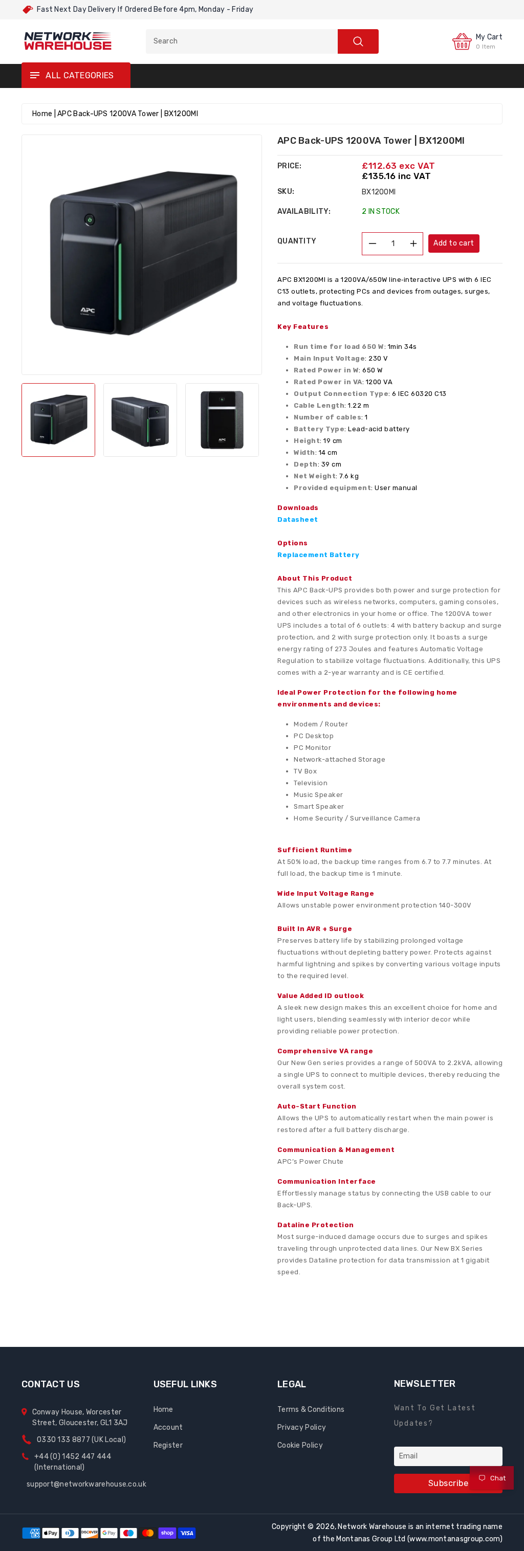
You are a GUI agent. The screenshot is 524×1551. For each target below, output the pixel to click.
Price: (289, 166)
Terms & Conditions (310, 1409)
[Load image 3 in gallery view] (222, 420)
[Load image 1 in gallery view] (58, 420)
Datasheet (297, 519)
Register (168, 1445)
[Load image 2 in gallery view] (140, 420)
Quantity (296, 241)
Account (168, 1427)
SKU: (285, 191)
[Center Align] (34, 75)
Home (42, 113)
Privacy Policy (301, 1427)
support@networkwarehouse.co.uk (86, 1484)
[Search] (358, 41)
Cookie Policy (300, 1445)
